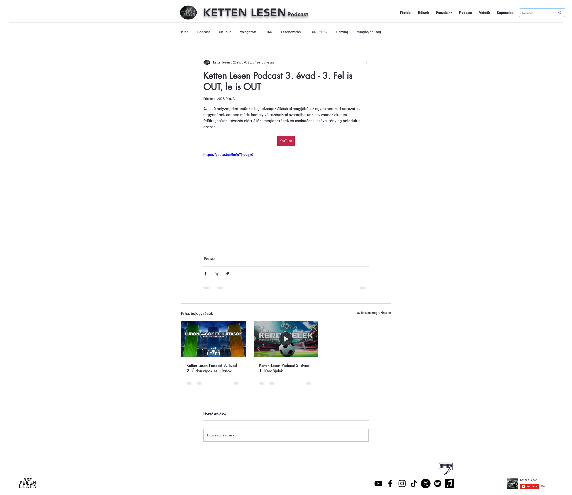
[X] (426, 483)
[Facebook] (390, 483)
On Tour (225, 32)
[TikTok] (414, 483)
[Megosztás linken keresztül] (227, 274)
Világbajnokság (369, 32)
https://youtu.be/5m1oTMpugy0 (228, 154)
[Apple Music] (449, 483)
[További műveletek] (366, 62)
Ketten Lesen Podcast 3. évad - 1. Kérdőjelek (285, 368)
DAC (268, 32)
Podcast (203, 32)
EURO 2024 (318, 32)
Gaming (342, 32)
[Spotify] (437, 483)
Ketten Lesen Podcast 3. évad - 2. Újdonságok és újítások (213, 368)
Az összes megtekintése (374, 313)
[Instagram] (402, 483)
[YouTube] (378, 483)
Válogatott (248, 32)
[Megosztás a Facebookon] (205, 274)
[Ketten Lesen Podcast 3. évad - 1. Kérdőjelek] (286, 339)
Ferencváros (291, 32)
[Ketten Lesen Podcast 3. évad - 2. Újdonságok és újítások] (213, 339)
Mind (184, 32)
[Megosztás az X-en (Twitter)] (216, 274)
